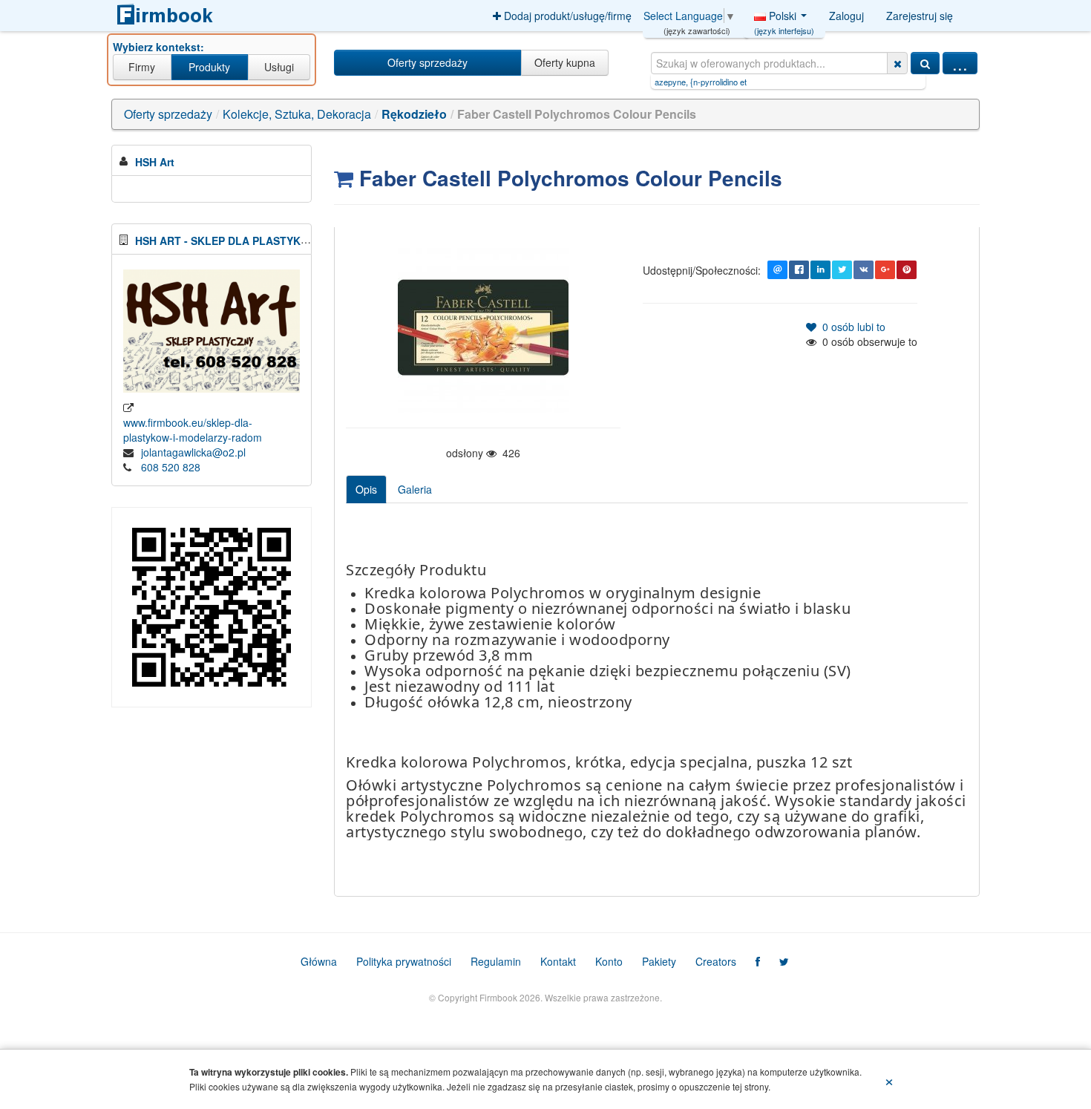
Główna (319, 961)
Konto (609, 961)
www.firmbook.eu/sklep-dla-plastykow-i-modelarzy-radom (192, 430)
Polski (784, 19)
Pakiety (659, 961)
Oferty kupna (564, 62)
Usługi (279, 66)
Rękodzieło (414, 113)
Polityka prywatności (403, 961)
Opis (366, 489)
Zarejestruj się (919, 15)
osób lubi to (850, 326)
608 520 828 (170, 466)
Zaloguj (846, 15)
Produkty (209, 66)
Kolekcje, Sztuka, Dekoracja (297, 113)
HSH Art (154, 161)
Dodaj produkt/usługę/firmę (566, 15)
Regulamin (496, 961)
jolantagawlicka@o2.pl (193, 452)
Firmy (141, 66)
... (960, 63)
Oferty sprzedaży (427, 62)
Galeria (415, 489)
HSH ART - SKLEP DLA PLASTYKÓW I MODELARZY (264, 240)
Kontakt (558, 961)
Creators (715, 961)
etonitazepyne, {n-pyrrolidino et (659, 82)
